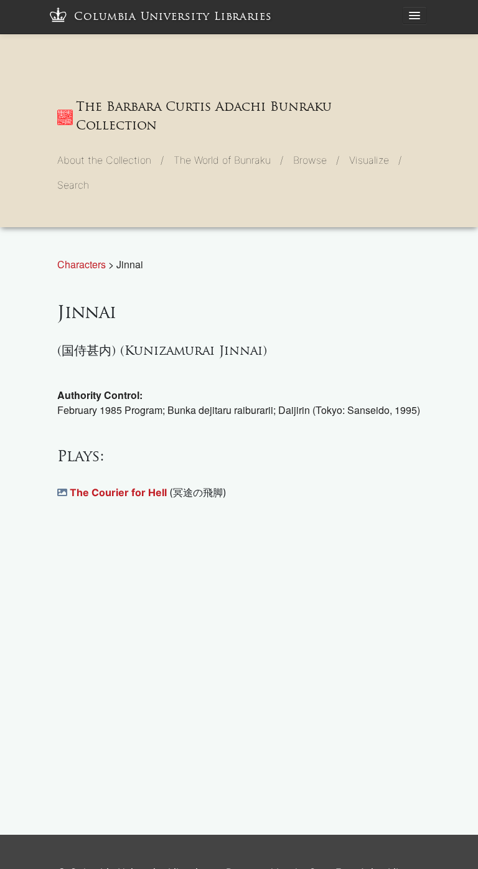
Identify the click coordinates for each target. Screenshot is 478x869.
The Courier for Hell (119, 492)
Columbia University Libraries (173, 16)
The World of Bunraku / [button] (228, 160)
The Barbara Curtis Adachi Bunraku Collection (204, 116)
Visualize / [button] (375, 160)
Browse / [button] (316, 160)
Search (73, 185)
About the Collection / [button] (110, 160)
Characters (82, 264)
